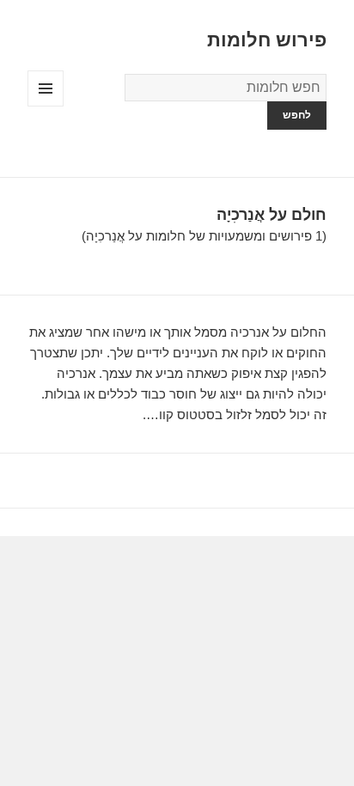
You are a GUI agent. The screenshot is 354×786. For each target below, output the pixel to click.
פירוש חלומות (267, 40)
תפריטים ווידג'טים (45, 106)
